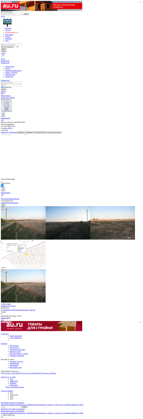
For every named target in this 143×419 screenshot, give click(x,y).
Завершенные (14, 199)
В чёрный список (40, 132)
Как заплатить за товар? (19, 354)
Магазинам (14, 365)
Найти (4, 49)
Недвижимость (6, 310)
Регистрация (6, 96)
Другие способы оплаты (14, 387)
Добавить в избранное (25, 132)
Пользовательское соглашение (12, 403)
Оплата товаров (7, 391)
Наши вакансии (16, 336)
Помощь (4, 344)
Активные (5, 199)
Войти (3, 92)
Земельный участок (8, 306)
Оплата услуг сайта (8, 377)
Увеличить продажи (17, 350)
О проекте (5, 334)
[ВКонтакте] (2, 185)
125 (2, 120)
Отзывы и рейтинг (17, 356)
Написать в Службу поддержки (13, 409)
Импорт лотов (15, 352)
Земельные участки (27, 310)
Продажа (16, 310)
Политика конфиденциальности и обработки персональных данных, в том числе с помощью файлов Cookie (42, 405)
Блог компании (15, 338)
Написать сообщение (9, 132)
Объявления (14, 363)
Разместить (5, 61)
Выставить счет (16, 367)
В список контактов (54, 132)
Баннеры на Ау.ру (16, 361)
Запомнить (7, 87)
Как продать (14, 348)
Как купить (14, 346)
